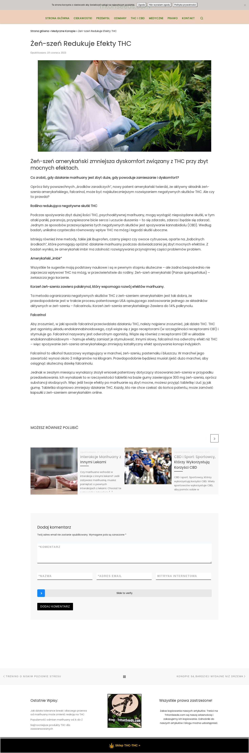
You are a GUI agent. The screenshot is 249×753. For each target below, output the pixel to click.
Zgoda (141, 4)
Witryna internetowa (177, 576)
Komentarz (49, 546)
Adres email (110, 576)
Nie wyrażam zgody (159, 4)
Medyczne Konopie (63, 31)
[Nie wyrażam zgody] (244, 5)
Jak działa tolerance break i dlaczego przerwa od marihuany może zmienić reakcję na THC (58, 712)
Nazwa (45, 576)
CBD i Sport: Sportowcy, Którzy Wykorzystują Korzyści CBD (194, 462)
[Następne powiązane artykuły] (214, 438)
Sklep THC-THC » (127, 745)
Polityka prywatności (185, 4)
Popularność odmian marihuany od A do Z (56, 719)
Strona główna (39, 31)
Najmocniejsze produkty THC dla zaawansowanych (50, 726)
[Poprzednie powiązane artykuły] (206, 438)
